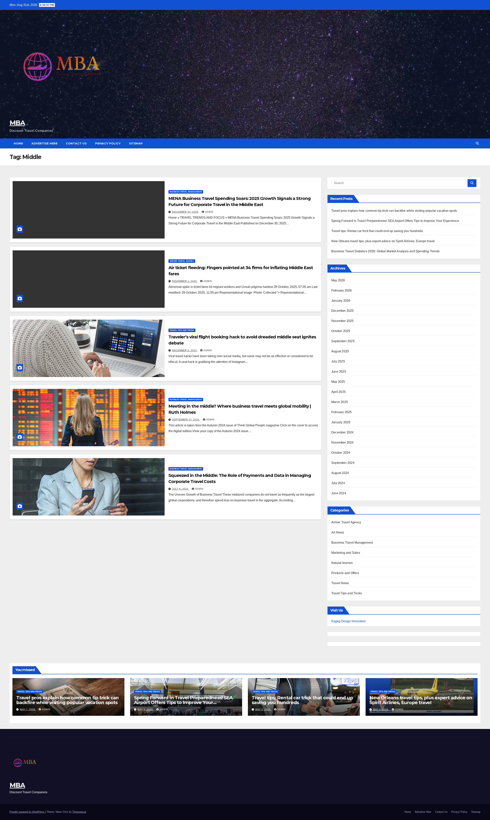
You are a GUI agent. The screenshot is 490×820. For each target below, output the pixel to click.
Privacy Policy (108, 143)
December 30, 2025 (185, 212)
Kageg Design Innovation (348, 621)
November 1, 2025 (185, 281)
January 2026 (340, 300)
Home (18, 143)
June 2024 (338, 493)
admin (209, 212)
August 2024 (340, 473)
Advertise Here (44, 143)
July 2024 (338, 483)
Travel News (340, 583)
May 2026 (338, 280)
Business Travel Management (186, 192)
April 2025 (338, 391)
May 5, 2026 (263, 709)
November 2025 (342, 320)
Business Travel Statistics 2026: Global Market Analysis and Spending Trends (385, 251)
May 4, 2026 (381, 709)
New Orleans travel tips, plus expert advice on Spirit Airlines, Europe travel (383, 241)
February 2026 (341, 290)
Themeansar (79, 811)
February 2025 (341, 412)
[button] (477, 143)
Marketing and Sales (345, 552)
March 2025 (339, 402)
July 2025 (338, 361)
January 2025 (340, 422)
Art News (337, 532)
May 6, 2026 (146, 709)
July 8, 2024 (180, 489)
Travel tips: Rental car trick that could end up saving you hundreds (377, 231)
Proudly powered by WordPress (27, 811)
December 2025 (342, 310)
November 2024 (342, 442)
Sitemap (136, 143)
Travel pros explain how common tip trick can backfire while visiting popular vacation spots (394, 210)
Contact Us (76, 143)
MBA (17, 123)
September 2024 (342, 462)
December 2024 (342, 432)
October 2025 (340, 331)
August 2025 (340, 351)
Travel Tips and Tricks (182, 330)
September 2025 (342, 341)
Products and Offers (345, 573)
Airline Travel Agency (182, 261)
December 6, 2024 (185, 350)
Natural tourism (342, 562)
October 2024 (340, 452)
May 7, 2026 (28, 709)
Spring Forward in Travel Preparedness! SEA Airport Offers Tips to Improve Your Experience (395, 220)
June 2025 (338, 371)
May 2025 (338, 381)
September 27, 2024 (186, 419)
